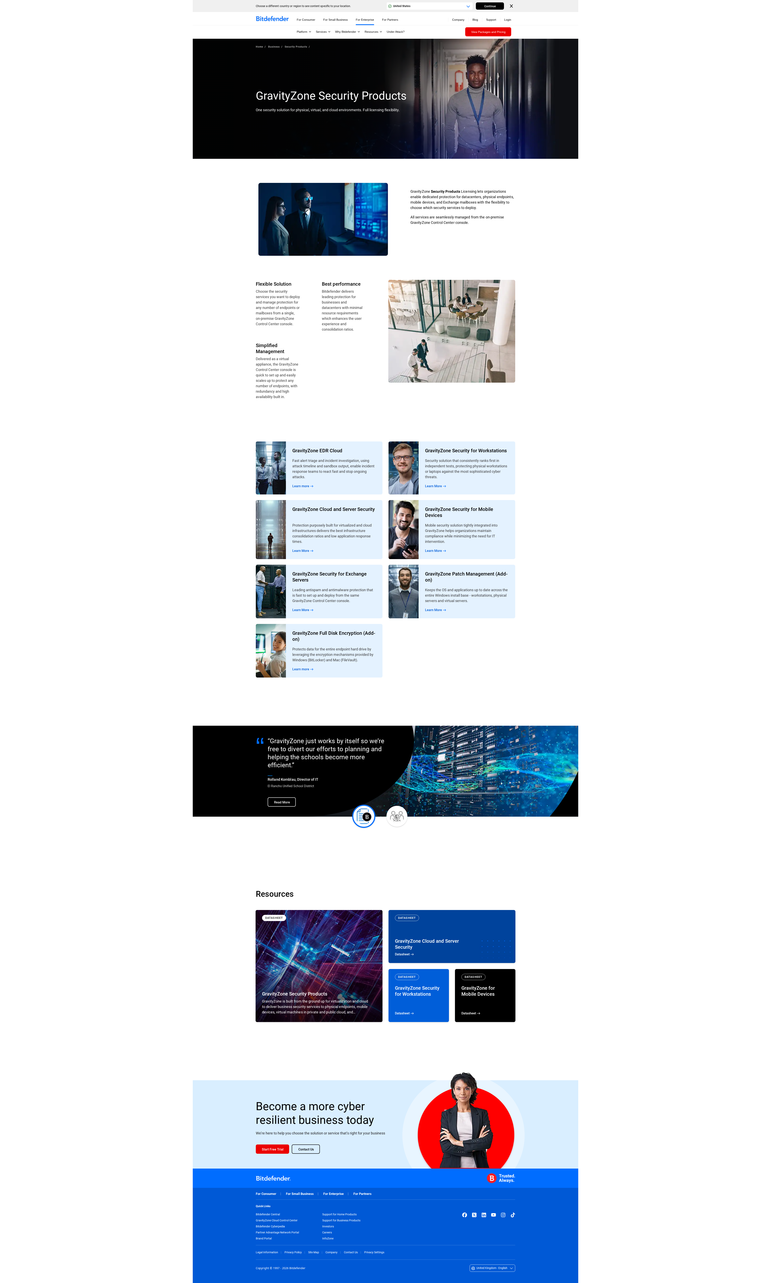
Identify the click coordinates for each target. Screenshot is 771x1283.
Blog (475, 19)
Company (331, 1252)
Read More (319, 467)
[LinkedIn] (483, 1215)
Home (259, 46)
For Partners (362, 1194)
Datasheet (452, 936)
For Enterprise (333, 1194)
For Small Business (300, 1194)
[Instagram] (503, 1215)
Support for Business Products (341, 1220)
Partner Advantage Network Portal (277, 1232)
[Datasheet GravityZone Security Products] (319, 966)
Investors (328, 1226)
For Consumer (266, 1194)
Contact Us (351, 1252)
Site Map (313, 1252)
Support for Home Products (339, 1214)
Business (274, 46)
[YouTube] (493, 1215)
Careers (327, 1232)
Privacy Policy (293, 1252)
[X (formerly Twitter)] (474, 1215)
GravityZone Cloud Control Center (277, 1220)
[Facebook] (464, 1215)
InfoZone (327, 1238)
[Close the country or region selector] (512, 6)
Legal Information (267, 1252)
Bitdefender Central (268, 1214)
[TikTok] (512, 1215)
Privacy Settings (374, 1252)
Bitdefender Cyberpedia (270, 1226)
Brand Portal (264, 1238)
